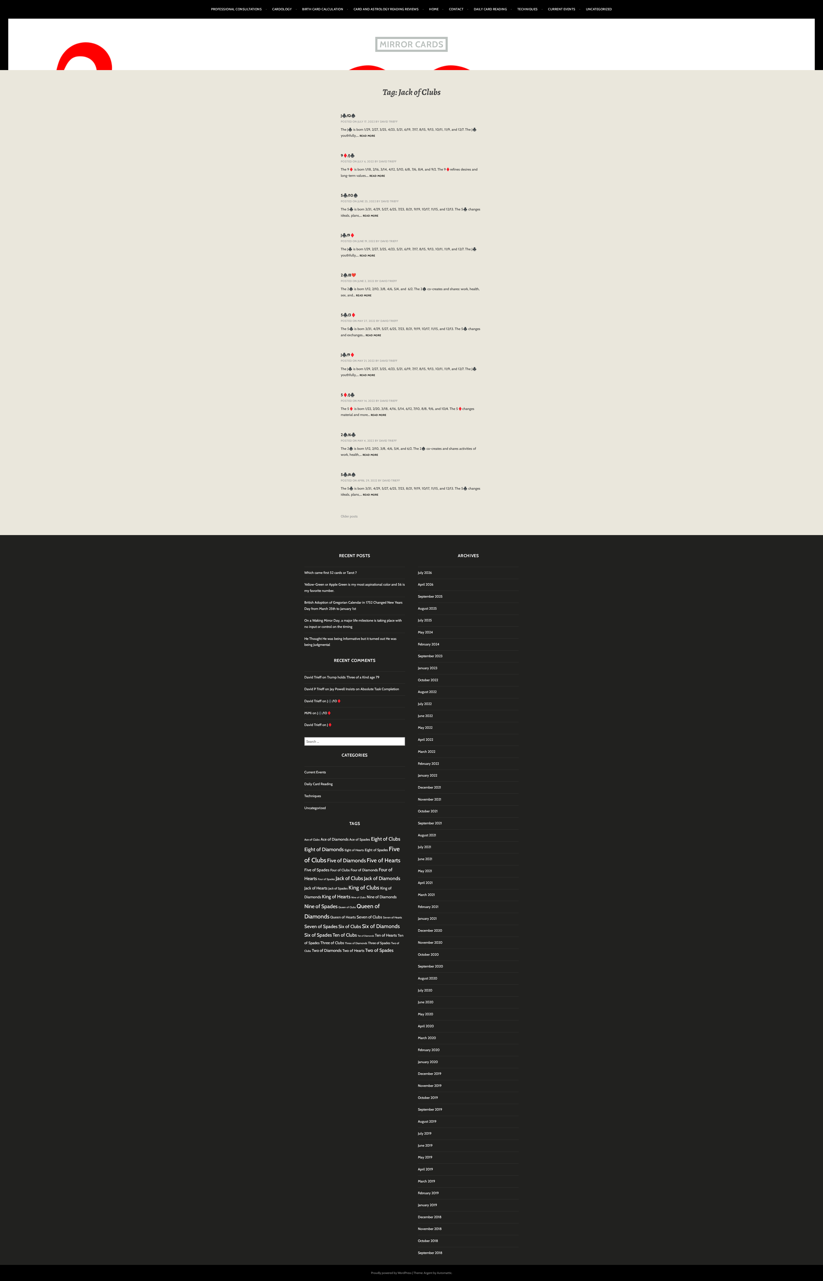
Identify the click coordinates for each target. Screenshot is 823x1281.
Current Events (561, 9)
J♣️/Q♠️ (348, 115)
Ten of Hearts (386, 935)
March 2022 (426, 752)
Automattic (444, 1273)
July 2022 (425, 704)
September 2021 (430, 823)
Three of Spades (379, 943)
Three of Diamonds (356, 943)
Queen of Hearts (343, 917)
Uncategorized (599, 9)
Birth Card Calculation (322, 9)
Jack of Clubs (349, 878)
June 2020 (425, 1002)
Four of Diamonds (364, 870)
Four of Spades (326, 879)
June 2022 (425, 716)
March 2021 (426, 895)
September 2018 (430, 1253)
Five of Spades (316, 869)
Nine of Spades (321, 906)
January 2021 (427, 918)
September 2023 (430, 656)
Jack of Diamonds (382, 878)
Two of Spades (379, 950)
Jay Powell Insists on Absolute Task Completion (364, 689)
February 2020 (429, 1050)
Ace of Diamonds (334, 839)
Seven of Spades (321, 926)
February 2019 (428, 1193)
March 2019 (426, 1181)
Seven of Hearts (392, 917)
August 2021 (427, 835)
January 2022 (427, 775)
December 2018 (430, 1217)
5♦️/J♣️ (348, 395)
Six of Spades (318, 935)
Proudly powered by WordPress (391, 1273)
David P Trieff (314, 689)
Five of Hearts (383, 860)
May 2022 (425, 728)
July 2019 (424, 1133)
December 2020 (430, 930)
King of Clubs (363, 887)
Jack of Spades (338, 888)
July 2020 (425, 990)
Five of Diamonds (346, 860)
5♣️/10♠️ (349, 195)
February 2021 (428, 907)
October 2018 (428, 1241)
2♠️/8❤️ (348, 275)
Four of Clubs (340, 870)
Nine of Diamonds (382, 896)
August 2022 (427, 692)
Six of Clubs (349, 926)
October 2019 (428, 1098)
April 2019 (425, 1169)
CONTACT (456, 9)
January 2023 (427, 668)
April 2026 (425, 584)
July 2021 (424, 847)
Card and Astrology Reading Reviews (386, 9)
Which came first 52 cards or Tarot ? (330, 573)
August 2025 (427, 608)
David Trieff (389, 121)
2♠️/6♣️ (348, 434)
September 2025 (430, 596)
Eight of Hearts (354, 850)
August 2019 (427, 1121)
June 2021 (425, 859)
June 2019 (425, 1145)
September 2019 (430, 1109)
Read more (367, 135)
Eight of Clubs (385, 839)
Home (434, 9)
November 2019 (430, 1086)
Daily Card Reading (490, 9)
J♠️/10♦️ (334, 701)
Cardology (282, 9)
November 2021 (429, 799)
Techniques (527, 9)
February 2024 (428, 644)
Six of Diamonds (381, 926)
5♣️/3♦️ (348, 315)
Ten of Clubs (345, 935)
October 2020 (428, 954)
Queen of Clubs (347, 907)
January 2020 (428, 1062)
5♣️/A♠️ (348, 474)
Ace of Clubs (312, 839)
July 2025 (425, 620)
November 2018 (430, 1229)
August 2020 (427, 978)
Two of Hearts (353, 950)
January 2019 (427, 1205)
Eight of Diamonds (324, 849)
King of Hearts (336, 897)
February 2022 (428, 764)
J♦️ (329, 725)
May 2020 (425, 1014)
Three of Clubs (332, 942)
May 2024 (425, 632)
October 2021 (428, 811)
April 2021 (425, 883)
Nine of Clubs (358, 897)
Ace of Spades (359, 839)
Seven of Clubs (369, 917)
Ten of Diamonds (366, 935)
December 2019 (429, 1074)
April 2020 (426, 1026)
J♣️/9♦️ (348, 235)
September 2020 (430, 966)
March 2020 (427, 1038)
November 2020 (430, 942)
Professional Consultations (236, 9)
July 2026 (425, 573)
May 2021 (425, 871)
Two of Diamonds (327, 950)
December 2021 (429, 787)
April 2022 (425, 740)
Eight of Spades (376, 850)
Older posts (349, 516)
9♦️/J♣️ (348, 155)
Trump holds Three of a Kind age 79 (353, 677)
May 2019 (425, 1157)
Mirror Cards (411, 44)
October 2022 (428, 680)
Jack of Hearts (315, 888)
